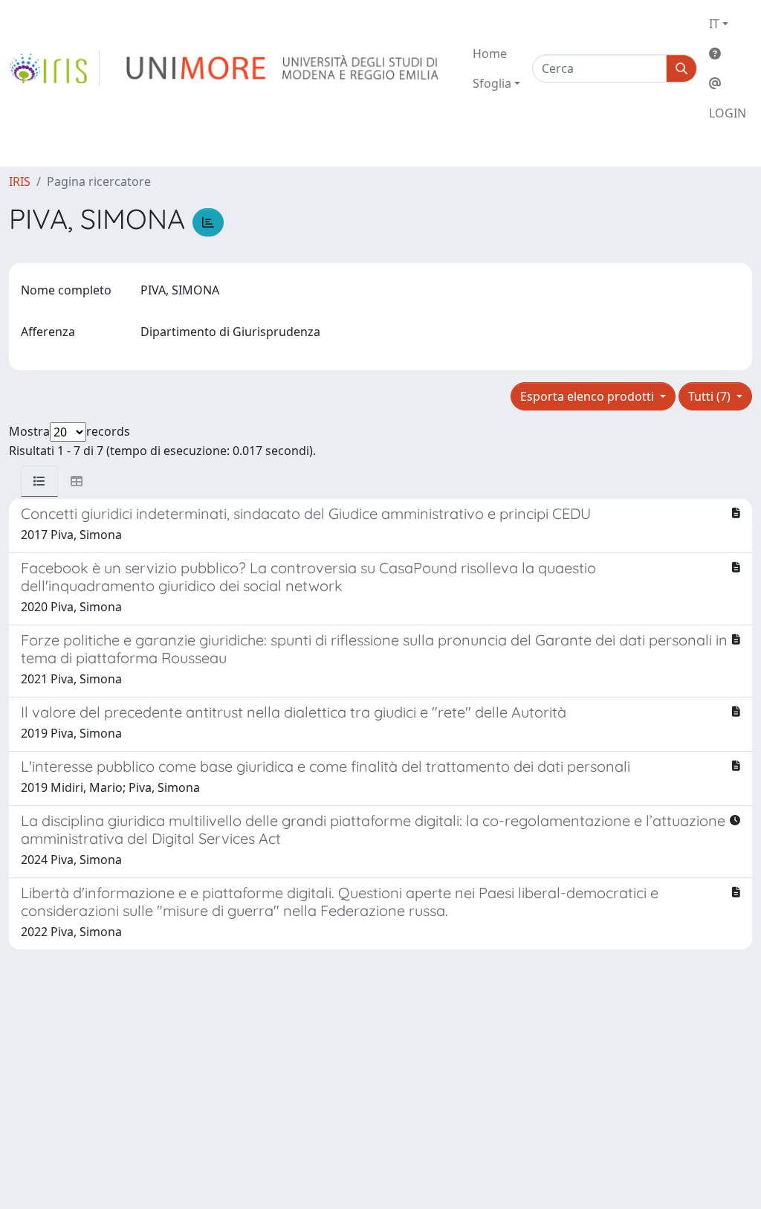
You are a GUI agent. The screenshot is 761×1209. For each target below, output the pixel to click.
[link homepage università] (283, 68)
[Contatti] (727, 83)
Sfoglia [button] (492, 83)
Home (490, 53)
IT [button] (714, 24)
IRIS (19, 181)
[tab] (39, 481)
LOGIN (727, 113)
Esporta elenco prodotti (588, 396)
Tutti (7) (711, 396)
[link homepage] (54, 68)
